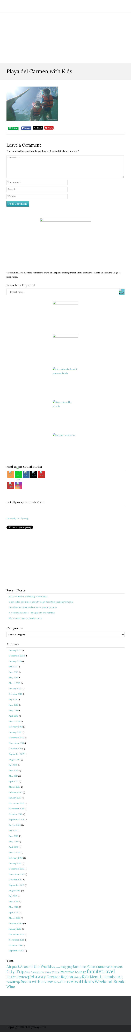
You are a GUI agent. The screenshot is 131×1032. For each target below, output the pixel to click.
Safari (57, 982)
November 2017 (16, 743)
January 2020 (15, 661)
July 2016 (13, 830)
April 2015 (13, 912)
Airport (13, 966)
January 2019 (15, 688)
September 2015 (16, 885)
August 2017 (14, 759)
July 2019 (13, 666)
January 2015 (15, 929)
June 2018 (13, 705)
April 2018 (13, 716)
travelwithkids (77, 981)
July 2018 (13, 699)
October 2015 (15, 879)
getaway (37, 976)
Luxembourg (111, 976)
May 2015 (13, 907)
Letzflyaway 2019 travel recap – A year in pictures (33, 607)
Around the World (35, 966)
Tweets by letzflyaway (17, 518)
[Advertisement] (65, 37)
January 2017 (15, 797)
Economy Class (49, 972)
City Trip (15, 971)
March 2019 (14, 683)
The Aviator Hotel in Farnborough (25, 618)
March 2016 (14, 852)
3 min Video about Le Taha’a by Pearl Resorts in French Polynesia (41, 601)
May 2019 (13, 677)
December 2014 (16, 934)
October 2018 (15, 694)
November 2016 (16, 808)
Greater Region (60, 976)
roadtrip (13, 982)
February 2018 (16, 726)
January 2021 (15, 650)
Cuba (27, 972)
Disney (34, 972)
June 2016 (13, 836)
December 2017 (16, 737)
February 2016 (16, 858)
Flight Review (16, 977)
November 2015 (16, 874)
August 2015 (15, 890)
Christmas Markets (109, 967)
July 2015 (13, 896)
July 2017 (13, 765)
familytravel (101, 971)
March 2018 (14, 721)
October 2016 (15, 814)
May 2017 (13, 776)
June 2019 (13, 672)
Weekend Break (109, 981)
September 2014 (16, 950)
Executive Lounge (72, 972)
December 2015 (16, 868)
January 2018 (15, 732)
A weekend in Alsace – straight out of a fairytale (32, 612)
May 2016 (13, 841)
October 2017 (15, 748)
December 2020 (17, 655)
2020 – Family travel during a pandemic (28, 596)
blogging (66, 967)
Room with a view (36, 981)
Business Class (84, 967)
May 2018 (13, 710)
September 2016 (16, 819)
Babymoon (56, 967)
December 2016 (16, 803)
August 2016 (15, 825)
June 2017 (13, 770)
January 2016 (15, 863)
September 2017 (16, 754)
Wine (10, 986)
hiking (77, 977)
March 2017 (14, 787)
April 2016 (13, 847)
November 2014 (16, 939)
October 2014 (15, 945)
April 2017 (13, 781)
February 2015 (16, 923)
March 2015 (14, 918)
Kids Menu (90, 976)
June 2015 (13, 901)
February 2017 (16, 792)
